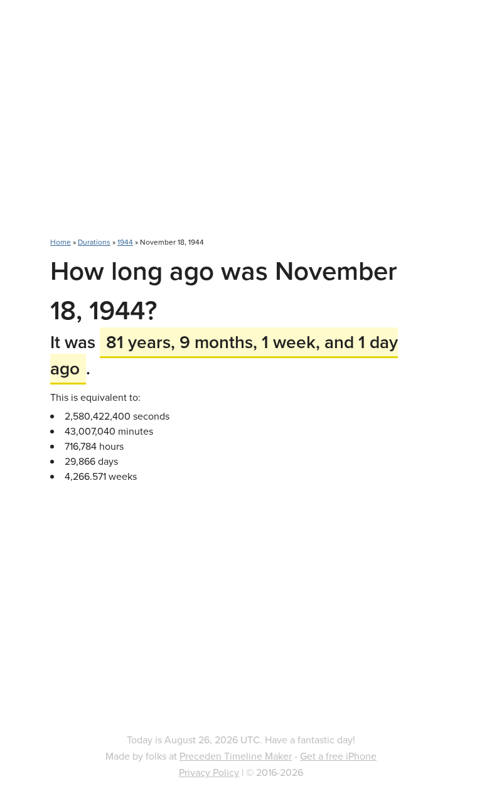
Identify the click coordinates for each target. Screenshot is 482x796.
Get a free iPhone (338, 756)
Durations (94, 241)
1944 (125, 241)
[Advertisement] (241, 125)
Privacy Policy (209, 772)
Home (60, 241)
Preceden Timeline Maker (235, 756)
